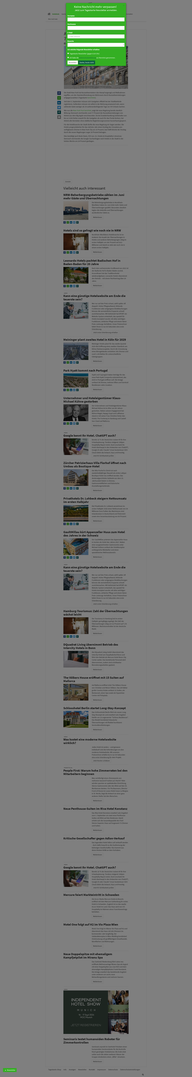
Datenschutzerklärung (87, 58)
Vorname (71, 16)
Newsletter (11, 1070)
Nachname (72, 24)
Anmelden (73, 62)
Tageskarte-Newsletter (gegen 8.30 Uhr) (84, 53)
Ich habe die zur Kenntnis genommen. (92, 58)
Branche (71, 41)
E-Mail (71, 32)
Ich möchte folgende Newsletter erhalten (84, 49)
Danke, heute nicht (87, 62)
